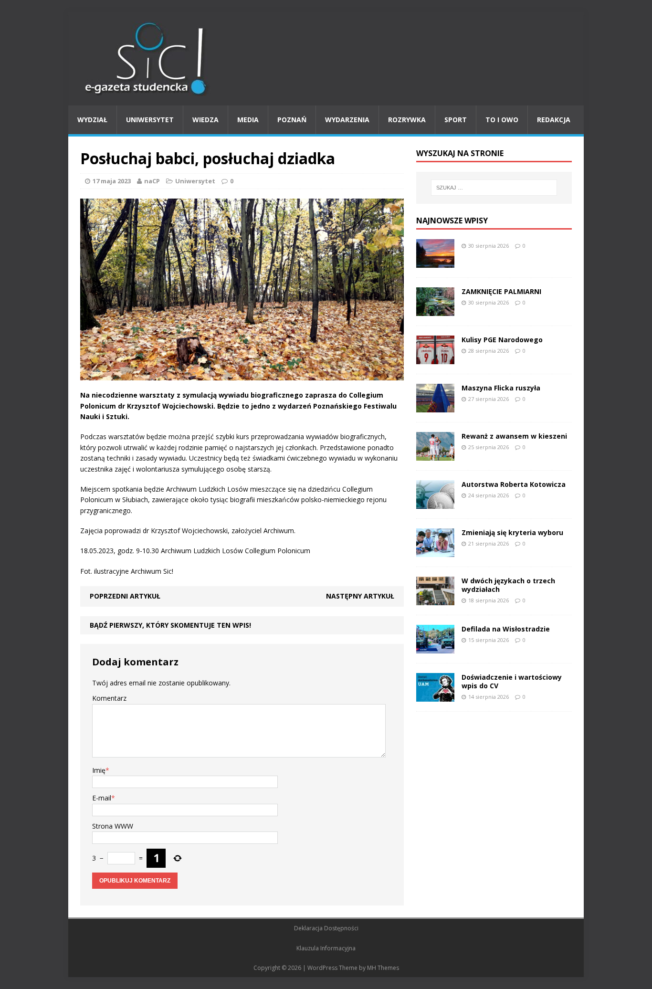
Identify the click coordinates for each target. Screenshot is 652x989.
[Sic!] (326, 58)
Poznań (291, 119)
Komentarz (109, 698)
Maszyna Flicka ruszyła (501, 387)
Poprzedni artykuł (125, 595)
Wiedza (205, 119)
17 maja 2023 (112, 181)
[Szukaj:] (494, 187)
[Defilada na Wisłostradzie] (435, 647)
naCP (152, 181)
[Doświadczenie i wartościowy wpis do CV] (435, 695)
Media (248, 119)
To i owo (501, 119)
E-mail (101, 797)
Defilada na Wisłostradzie (506, 628)
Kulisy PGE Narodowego (502, 339)
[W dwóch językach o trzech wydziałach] (435, 599)
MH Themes (383, 968)
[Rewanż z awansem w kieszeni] (435, 454)
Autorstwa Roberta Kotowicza (514, 484)
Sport (455, 119)
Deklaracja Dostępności (326, 928)
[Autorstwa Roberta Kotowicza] (435, 502)
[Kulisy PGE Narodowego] (435, 358)
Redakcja (553, 119)
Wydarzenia (347, 119)
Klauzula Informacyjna (326, 948)
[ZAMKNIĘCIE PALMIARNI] (435, 310)
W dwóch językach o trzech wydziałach (508, 585)
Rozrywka (407, 119)
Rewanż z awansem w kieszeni (514, 436)
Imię (98, 770)
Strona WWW (112, 826)
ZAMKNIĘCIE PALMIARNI (501, 291)
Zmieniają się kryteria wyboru (512, 532)
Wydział (92, 119)
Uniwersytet (150, 119)
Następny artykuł (360, 595)
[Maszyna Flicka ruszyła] (435, 406)
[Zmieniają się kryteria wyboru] (435, 551)
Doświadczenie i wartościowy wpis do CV (512, 681)
